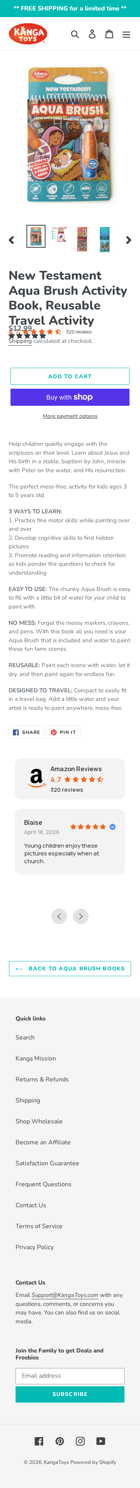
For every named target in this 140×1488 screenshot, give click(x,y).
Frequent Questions (44, 1184)
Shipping (20, 341)
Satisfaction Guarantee (47, 1163)
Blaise (33, 822)
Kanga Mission (36, 1058)
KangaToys (56, 1462)
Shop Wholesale (39, 1121)
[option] (35, 236)
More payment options (70, 416)
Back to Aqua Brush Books (76, 968)
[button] (28, 336)
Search (25, 1037)
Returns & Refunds (42, 1079)
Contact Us (31, 1205)
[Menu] (126, 34)
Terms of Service (39, 1226)
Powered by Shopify (93, 1462)
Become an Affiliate (43, 1142)
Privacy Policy (35, 1247)
